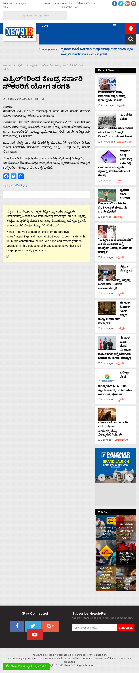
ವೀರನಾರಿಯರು (122, 440)
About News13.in (63, 4)
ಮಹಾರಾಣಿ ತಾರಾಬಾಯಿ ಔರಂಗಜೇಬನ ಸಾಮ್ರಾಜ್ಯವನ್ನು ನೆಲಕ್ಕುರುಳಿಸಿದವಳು (113, 429)
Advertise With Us (86, 4)
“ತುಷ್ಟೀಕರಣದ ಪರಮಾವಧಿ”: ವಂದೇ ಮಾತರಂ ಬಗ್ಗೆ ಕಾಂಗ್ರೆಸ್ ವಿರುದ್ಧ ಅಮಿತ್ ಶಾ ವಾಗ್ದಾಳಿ (116, 246)
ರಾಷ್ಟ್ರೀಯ (120, 105)
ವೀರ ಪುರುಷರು (124, 142)
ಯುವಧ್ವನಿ (119, 217)
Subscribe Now (70, 7)
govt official (15, 186)
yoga (25, 186)
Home (47, 4)
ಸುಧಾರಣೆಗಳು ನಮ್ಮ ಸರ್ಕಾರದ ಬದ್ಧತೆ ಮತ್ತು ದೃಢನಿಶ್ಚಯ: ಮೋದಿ (111, 97)
